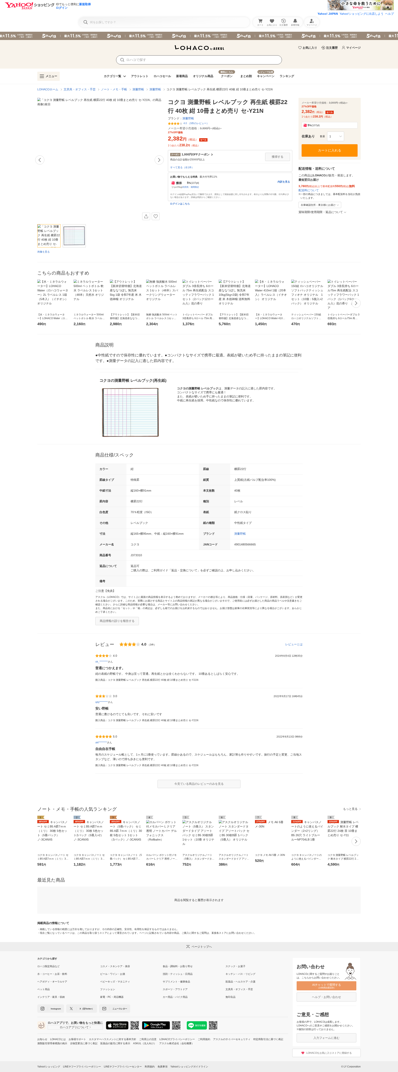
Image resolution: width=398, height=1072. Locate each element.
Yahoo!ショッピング (48, 1066)
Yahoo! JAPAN (328, 13)
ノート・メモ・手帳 (114, 89)
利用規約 (150, 1066)
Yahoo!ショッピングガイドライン (189, 1066)
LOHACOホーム (47, 89)
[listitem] (68, 966)
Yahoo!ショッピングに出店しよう (361, 13)
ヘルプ (389, 13)
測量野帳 (138, 89)
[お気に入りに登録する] (156, 216)
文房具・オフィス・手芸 (80, 89)
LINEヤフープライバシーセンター (123, 1066)
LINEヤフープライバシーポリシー (82, 1066)
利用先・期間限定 (190, 187)
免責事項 (162, 1066)
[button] (335, 136)
